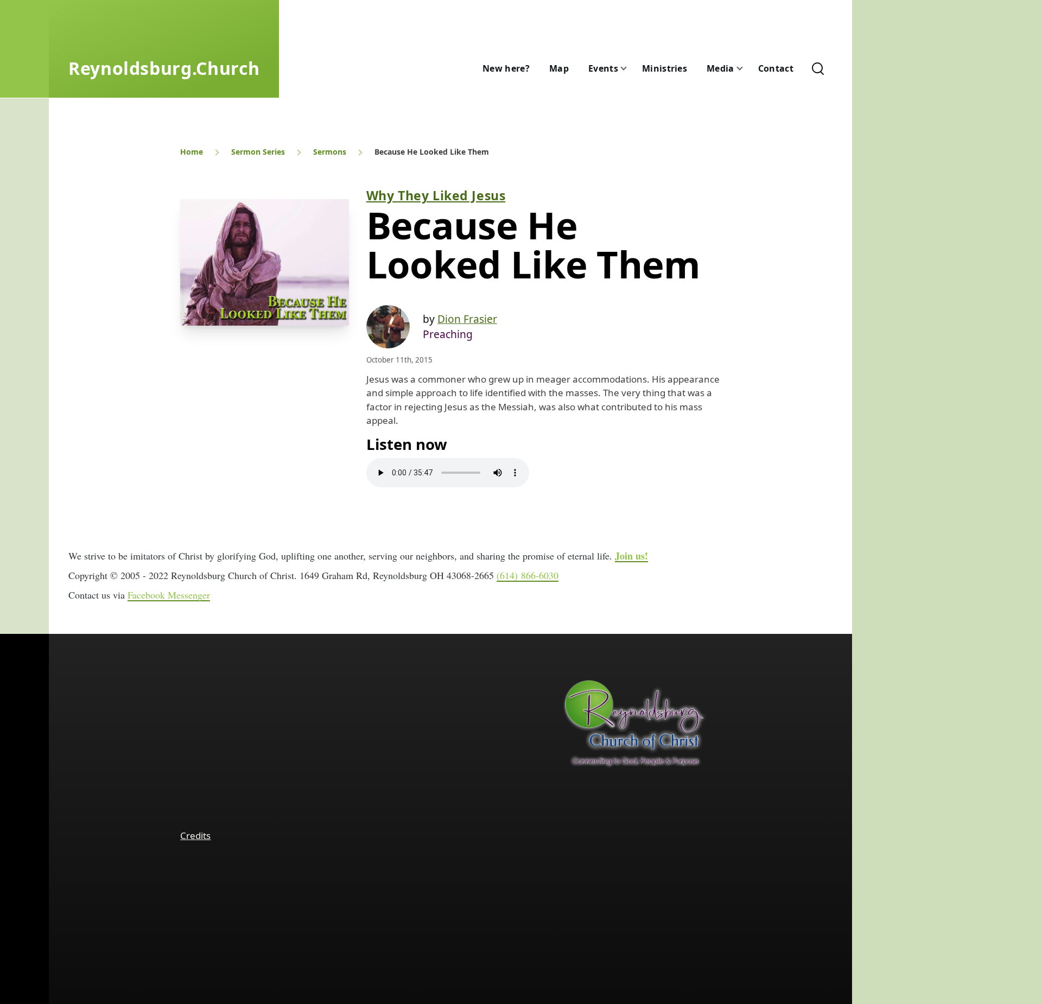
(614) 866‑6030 (527, 575)
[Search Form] (818, 68)
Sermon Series (258, 152)
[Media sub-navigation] (746, 69)
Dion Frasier (467, 319)
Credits (195, 835)
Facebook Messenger (169, 594)
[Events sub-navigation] (630, 69)
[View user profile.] (388, 326)
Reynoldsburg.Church (163, 68)
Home (191, 152)
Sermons (329, 152)
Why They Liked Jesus (436, 195)
